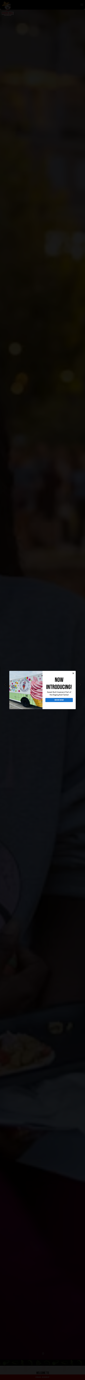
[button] (73, 673)
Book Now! (59, 700)
